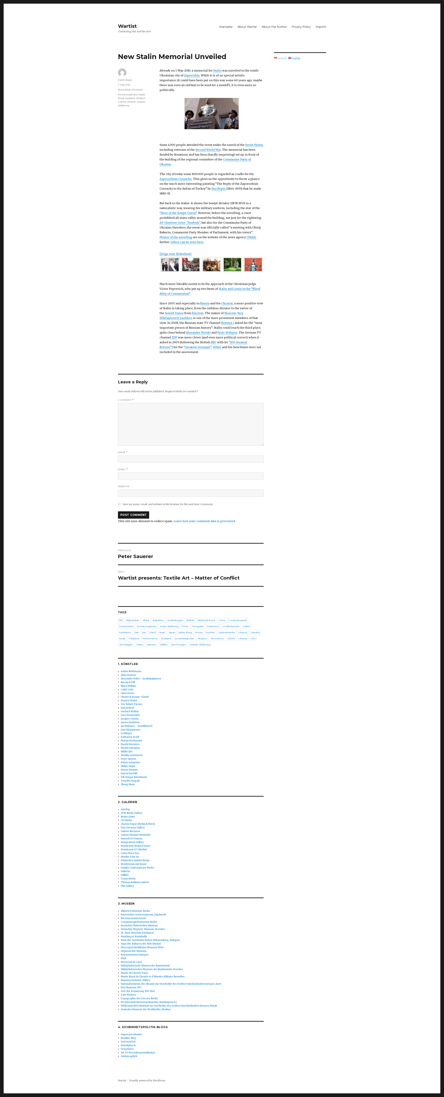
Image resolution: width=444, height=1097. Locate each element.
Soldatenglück (129, 1056)
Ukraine (227, 303)
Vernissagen (126, 644)
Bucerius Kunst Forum (133, 918)
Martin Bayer (125, 79)
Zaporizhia (191, 75)
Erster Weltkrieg (169, 626)
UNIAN (251, 237)
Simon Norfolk (129, 773)
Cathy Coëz (127, 689)
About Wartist (247, 26)
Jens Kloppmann (130, 729)
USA (253, 638)
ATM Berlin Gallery (131, 813)
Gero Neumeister (130, 715)
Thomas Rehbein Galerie (135, 882)
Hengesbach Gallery (132, 842)
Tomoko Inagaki (130, 780)
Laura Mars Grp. (130, 853)
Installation (125, 632)
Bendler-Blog (128, 1038)
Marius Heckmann (131, 740)
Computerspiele (237, 620)
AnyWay (125, 809)
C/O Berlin (126, 820)
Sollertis (125, 871)
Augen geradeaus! (131, 1034)
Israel (162, 632)
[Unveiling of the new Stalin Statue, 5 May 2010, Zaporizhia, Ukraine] (211, 113)
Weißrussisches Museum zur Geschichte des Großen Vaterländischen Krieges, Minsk (169, 1005)
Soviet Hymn (254, 145)
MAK (123, 958)
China (222, 620)
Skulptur (141, 98)
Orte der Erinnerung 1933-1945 (138, 991)
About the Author (274, 26)
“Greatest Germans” (197, 347)
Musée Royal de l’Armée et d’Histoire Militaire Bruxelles (153, 976)
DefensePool (128, 1041)
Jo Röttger (126, 733)
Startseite (226, 26)
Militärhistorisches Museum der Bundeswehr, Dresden (152, 969)
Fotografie (198, 626)
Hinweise (137, 89)
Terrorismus (217, 638)
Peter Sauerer (128, 758)
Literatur (255, 632)
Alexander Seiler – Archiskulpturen (141, 678)
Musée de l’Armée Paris (134, 972)
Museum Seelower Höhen (135, 980)
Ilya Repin (218, 188)
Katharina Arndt (130, 737)
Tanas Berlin (128, 878)
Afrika (146, 620)
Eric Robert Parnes (131, 704)
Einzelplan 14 (128, 1045)
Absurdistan (124, 89)
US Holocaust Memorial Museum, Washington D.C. (149, 1002)
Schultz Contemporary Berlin (137, 867)
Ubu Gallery (127, 885)
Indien (246, 626)
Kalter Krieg (185, 632)
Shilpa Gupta (128, 766)
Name (123, 452)
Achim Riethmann (131, 671)
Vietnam (151, 644)
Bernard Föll (128, 682)
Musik (122, 638)
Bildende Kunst (206, 620)
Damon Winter (129, 700)
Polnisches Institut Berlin (135, 860)
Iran (144, 632)
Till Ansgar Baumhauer (134, 777)
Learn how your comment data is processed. (205, 521)
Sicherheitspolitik (184, 638)
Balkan (190, 620)
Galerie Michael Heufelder (136, 834)
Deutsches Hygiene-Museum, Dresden (143, 929)
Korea (198, 632)
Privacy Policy (301, 26)
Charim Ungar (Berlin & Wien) (138, 823)
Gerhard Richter (130, 711)
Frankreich (213, 626)
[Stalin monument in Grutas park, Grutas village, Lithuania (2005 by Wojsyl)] (232, 264)
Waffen (164, 644)
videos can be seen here (186, 242)
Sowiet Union (174, 313)
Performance (150, 638)
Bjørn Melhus (128, 685)
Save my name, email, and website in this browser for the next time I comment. (168, 504)
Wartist (127, 26)
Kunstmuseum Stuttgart (134, 954)
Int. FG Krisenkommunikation (138, 1052)
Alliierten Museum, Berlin (135, 910)
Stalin (217, 70)
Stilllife (125, 875)
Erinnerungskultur (128, 94)
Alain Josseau (128, 675)
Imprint (321, 26)
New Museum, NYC (131, 987)
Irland (153, 632)
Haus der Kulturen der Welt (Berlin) (141, 943)
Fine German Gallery (133, 827)
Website (123, 486)
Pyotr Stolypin (227, 332)
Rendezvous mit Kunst (133, 864)
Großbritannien (231, 626)
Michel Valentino (130, 747)
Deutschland (126, 626)
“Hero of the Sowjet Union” (178, 213)
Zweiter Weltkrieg (200, 644)
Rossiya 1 (227, 323)
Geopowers (127, 1049)
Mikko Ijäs (127, 751)
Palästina (134, 638)
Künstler (210, 632)
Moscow (230, 313)
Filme (185, 626)
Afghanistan (132, 620)
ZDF (174, 337)
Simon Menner (129, 769)
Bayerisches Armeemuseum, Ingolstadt (143, 914)
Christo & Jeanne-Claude (135, 696)
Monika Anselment (132, 755)
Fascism (197, 313)
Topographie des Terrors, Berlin (139, 998)
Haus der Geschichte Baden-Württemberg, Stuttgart (150, 940)
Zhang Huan (128, 784)
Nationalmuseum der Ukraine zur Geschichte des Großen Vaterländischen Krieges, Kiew (171, 983)
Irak (137, 632)
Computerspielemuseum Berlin (139, 921)
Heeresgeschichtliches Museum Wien (142, 947)
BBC (213, 342)
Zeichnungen (178, 644)
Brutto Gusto (128, 816)
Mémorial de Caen (131, 962)
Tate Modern (128, 994)
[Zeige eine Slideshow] (175, 254)
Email (123, 469)
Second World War (208, 149)
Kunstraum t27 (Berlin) (134, 849)
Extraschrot (127, 707)
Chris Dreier (127, 693)
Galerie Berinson (130, 831)
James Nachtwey (130, 722)
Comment (126, 399)
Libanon (242, 632)
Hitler (217, 347)
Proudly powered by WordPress (147, 1080)
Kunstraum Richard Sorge (135, 845)
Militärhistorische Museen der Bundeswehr (145, 965)
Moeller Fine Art (130, 856)
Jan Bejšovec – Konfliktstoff (136, 726)
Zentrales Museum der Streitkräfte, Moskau (146, 1009)
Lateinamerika (227, 632)
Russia (205, 303)
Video (139, 644)
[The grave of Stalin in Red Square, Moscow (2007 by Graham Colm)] (253, 264)
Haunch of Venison (131, 838)
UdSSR (122, 101)
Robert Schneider (130, 762)
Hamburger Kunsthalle (134, 936)
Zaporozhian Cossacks (176, 179)
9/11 (121, 620)
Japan (171, 632)
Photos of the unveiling (176, 237)
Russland (130, 98)
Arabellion (158, 620)
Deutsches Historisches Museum (139, 925)
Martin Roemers (130, 744)
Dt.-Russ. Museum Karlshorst (137, 932)
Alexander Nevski (198, 332)
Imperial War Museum (133, 951)
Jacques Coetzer (130, 718)
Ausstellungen (175, 620)
